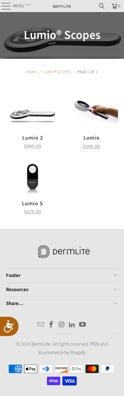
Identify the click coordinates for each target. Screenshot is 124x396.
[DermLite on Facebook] (51, 325)
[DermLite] (62, 6)
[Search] (101, 6)
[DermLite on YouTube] (82, 325)
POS (94, 344)
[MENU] (4, 6)
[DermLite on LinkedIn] (72, 325)
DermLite (41, 344)
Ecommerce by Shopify (62, 352)
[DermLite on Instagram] (61, 325)
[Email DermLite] (40, 325)
